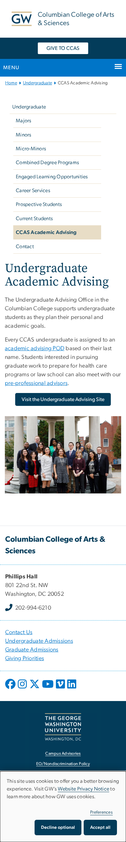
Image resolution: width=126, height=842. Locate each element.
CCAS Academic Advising (46, 232)
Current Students (34, 218)
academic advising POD (34, 348)
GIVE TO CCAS (63, 48)
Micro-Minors (31, 148)
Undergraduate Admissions (39, 641)
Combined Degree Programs (47, 162)
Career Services (33, 190)
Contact (25, 246)
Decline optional (58, 827)
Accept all (100, 827)
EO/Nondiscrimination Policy (63, 764)
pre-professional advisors (36, 383)
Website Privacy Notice (84, 788)
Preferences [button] (101, 812)
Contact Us (19, 632)
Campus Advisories (62, 754)
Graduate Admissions (31, 650)
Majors (23, 120)
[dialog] (63, 806)
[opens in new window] (11, 688)
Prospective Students (39, 204)
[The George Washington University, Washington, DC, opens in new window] (63, 727)
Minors (23, 134)
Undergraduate (37, 83)
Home (11, 83)
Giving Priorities (24, 658)
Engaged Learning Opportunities (52, 176)
